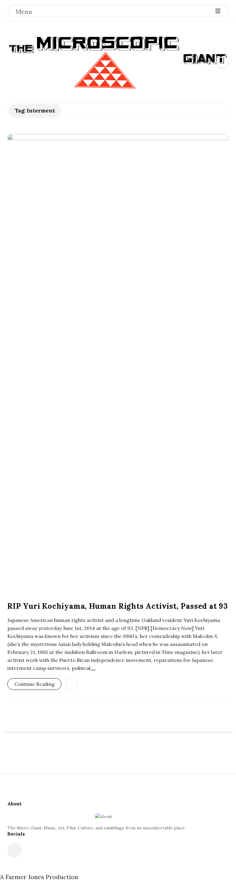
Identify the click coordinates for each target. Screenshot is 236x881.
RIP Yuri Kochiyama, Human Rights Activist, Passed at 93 (117, 606)
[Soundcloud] (14, 850)
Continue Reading (34, 684)
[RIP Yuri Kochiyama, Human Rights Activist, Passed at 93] (118, 364)
